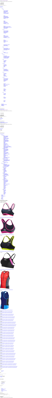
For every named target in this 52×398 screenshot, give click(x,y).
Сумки (4, 156)
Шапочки (5, 75)
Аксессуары (3, 29)
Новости (2, 195)
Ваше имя (1, 393)
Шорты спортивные (6, 27)
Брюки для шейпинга (6, 10)
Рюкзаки (5, 41)
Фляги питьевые (5, 157)
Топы (4, 101)
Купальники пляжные (6, 140)
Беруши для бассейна (6, 78)
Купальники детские (6, 141)
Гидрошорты (5, 60)
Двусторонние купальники (6, 56)
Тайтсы (4, 100)
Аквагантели (5, 64)
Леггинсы (5, 12)
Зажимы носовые (5, 32)
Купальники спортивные (6, 17)
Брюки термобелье (6, 11)
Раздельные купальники (6, 57)
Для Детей (4, 175)
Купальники (4, 163)
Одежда (3, 9)
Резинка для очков (6, 85)
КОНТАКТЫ (2, 105)
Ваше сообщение (2, 396)
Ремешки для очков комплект (7, 48)
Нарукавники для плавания (7, 37)
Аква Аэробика (4, 63)
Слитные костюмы (6, 174)
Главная (2, 197)
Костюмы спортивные (6, 13)
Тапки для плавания (6, 162)
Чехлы (4, 90)
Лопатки (5, 83)
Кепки (4, 35)
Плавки (4, 21)
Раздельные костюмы (6, 69)
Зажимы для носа (5, 181)
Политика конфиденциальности (4, 390)
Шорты (4, 94)
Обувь (3, 161)
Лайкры (4, 192)
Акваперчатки (5, 65)
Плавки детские (5, 143)
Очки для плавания (6, 159)
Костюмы (5, 93)
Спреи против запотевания (6, 49)
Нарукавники (5, 153)
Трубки (4, 187)
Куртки (4, 18)
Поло (4, 191)
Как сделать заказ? (2, 109)
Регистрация (1, 6)
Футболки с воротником (6, 23)
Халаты (4, 145)
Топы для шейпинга (6, 22)
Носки (4, 154)
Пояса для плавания (6, 155)
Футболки (5, 144)
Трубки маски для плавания (7, 44)
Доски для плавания (6, 31)
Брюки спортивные (6, 136)
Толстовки (5, 97)
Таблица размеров (3, 389)
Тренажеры (5, 89)
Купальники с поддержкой (6, 165)
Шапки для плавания (6, 45)
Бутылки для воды (6, 180)
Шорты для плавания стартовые (7, 26)
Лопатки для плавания (6, 36)
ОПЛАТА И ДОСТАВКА (4, 104)
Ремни (4, 66)
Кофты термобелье (6, 16)
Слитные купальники (6, 166)
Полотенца (5, 40)
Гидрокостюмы (5, 164)
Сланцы (5, 52)
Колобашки (5, 80)
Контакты (2, 196)
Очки (4, 74)
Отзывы (2, 388)
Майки (4, 142)
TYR (2, 53)
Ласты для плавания (6, 152)
